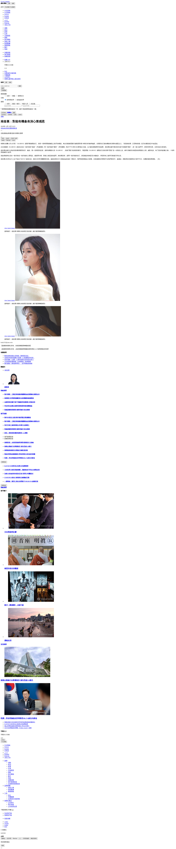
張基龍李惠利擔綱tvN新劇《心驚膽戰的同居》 (19, 357)
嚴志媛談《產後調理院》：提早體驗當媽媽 (18, 363)
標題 (13, 96)
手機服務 (7, 75)
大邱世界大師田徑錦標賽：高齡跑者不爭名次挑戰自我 (22, 470)
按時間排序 (10, 100)
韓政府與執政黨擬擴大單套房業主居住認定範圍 (19, 454)
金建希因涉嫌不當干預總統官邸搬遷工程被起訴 (19, 402)
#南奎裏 (7, 370)
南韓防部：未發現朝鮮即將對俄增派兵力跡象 (19, 442)
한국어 (6, 747)
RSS (5, 71)
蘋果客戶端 (8, 815)
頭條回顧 (7, 52)
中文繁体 (7, 745)
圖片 (5, 47)
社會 (5, 33)
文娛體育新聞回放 (14, 783)
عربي (6, 752)
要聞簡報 (7, 45)
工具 (5, 793)
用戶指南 (11, 804)
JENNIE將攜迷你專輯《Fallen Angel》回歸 (18, 728)
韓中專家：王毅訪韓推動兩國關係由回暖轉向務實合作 (22, 394)
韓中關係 (7, 39)
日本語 (6, 750)
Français (6, 756)
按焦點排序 (20, 100)
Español (6, 754)
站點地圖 (7, 818)
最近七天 (25, 103)
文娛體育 (7, 35)
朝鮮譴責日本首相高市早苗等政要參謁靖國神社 (19, 722)
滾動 (5, 28)
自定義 (33, 103)
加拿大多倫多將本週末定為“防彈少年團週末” (19, 473)
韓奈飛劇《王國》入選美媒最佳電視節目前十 (19, 359)
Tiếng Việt (7, 757)
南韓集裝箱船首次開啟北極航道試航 (16, 450)
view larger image (9, 228)
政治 (5, 30)
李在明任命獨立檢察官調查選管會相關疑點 (18, 406)
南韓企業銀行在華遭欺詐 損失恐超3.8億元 (18, 446)
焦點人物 (7, 41)
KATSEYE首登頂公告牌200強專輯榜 (16, 466)
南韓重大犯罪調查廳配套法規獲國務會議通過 (19, 398)
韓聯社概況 (8, 800)
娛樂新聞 (7, 56)
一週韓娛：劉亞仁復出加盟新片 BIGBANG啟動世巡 (21, 481)
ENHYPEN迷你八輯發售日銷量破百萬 (16, 477)
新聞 (5, 760)
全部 (8, 96)
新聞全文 (21, 96)
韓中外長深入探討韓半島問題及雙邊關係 (17, 417)
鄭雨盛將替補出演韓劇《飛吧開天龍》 (16, 356)
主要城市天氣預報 (10, 73)
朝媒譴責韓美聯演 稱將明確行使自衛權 (17, 409)
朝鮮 (5, 37)
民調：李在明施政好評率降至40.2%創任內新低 (19, 458)
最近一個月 (16, 103)
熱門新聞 (7, 54)
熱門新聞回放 (12, 782)
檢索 (2, 88)
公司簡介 (7, 77)
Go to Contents (5, 1)
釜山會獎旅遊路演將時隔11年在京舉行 (16, 726)
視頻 (5, 49)
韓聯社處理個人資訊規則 (12, 79)
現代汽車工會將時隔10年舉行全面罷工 (16, 425)
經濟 (5, 32)
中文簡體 (3, 741)
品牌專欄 (7, 785)
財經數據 (7, 43)
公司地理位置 (12, 806)
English (6, 749)
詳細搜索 (3, 90)
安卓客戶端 (8, 813)
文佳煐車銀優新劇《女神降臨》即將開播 (17, 361)
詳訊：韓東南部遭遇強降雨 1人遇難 (15, 433)
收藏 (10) (7, 59)
